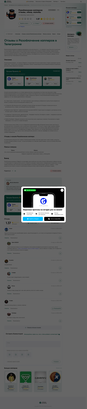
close (62, 190)
